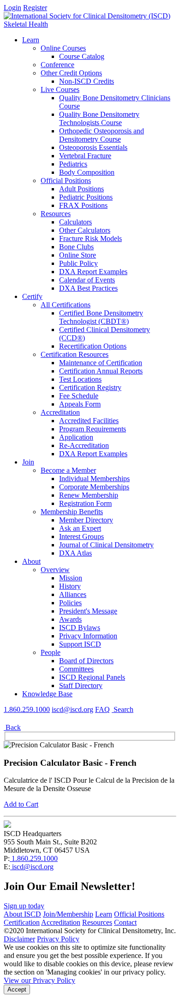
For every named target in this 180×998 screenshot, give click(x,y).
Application (76, 437)
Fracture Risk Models (90, 238)
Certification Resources (74, 354)
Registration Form (85, 503)
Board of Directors (86, 661)
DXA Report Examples (93, 271)
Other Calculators (84, 230)
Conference (57, 65)
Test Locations (80, 379)
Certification (22, 922)
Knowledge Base (47, 694)
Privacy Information (88, 636)
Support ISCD (80, 644)
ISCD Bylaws (79, 627)
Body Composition (86, 172)
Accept (16, 989)
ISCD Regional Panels (92, 677)
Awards (70, 619)
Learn (30, 40)
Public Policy (78, 263)
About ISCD (22, 914)
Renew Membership (88, 495)
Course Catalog (81, 56)
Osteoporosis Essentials (93, 147)
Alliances (72, 594)
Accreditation (60, 412)
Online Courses (63, 48)
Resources (56, 214)
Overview (55, 570)
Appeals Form (80, 404)
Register (35, 7)
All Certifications (65, 305)
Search (122, 709)
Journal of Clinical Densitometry (106, 545)
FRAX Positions (83, 205)
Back (12, 727)
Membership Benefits (72, 512)
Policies (70, 603)
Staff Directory (80, 685)
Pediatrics (73, 164)
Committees (76, 669)
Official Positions (66, 180)
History (70, 586)
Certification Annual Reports (101, 371)
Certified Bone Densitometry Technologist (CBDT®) (101, 317)
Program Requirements (92, 429)
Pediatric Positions (86, 197)
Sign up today (24, 906)
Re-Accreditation (84, 445)
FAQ (102, 709)
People (50, 652)
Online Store (77, 255)
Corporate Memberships (94, 487)
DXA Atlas (75, 553)
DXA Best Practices (88, 288)
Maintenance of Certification (100, 363)
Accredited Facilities (89, 420)
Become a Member (68, 470)
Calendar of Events (87, 280)
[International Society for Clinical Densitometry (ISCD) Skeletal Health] (90, 24)
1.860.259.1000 (27, 709)
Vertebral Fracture (85, 156)
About (31, 561)
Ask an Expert (80, 528)
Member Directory (86, 520)
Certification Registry (90, 387)
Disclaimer (19, 939)
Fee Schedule (78, 396)
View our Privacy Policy (39, 980)
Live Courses (60, 89)
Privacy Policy (58, 939)
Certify (32, 296)
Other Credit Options (71, 73)
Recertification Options (92, 346)
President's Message (88, 611)
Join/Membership (68, 914)
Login (12, 7)
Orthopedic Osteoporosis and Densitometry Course (101, 135)
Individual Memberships (94, 478)
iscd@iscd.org (72, 709)
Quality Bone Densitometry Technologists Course (99, 118)
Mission (70, 578)
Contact (125, 922)
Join (28, 462)
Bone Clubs (76, 247)
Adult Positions (81, 189)
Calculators (75, 222)
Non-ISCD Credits (86, 81)
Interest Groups (81, 536)
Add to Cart (21, 804)
